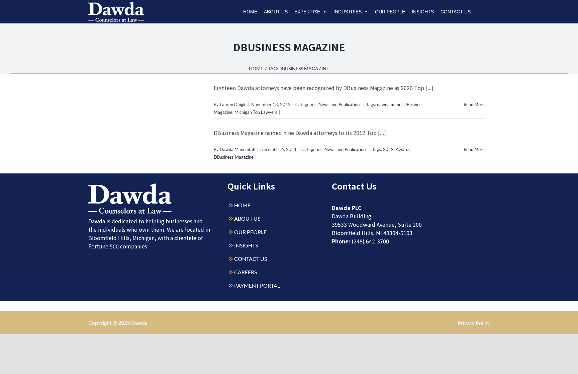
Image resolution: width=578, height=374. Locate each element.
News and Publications (340, 104)
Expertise (307, 11)
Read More (474, 104)
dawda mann (389, 104)
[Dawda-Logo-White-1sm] (130, 186)
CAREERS (245, 272)
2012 (388, 149)
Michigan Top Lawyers (255, 112)
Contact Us (456, 11)
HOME (242, 205)
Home (250, 11)
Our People (390, 11)
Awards (403, 149)
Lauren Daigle (233, 104)
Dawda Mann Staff (238, 149)
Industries (347, 11)
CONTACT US (250, 258)
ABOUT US (247, 218)
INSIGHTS (246, 245)
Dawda (139, 322)
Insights (423, 11)
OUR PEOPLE (250, 232)
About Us (276, 11)
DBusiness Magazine (234, 157)
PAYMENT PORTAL (257, 285)
